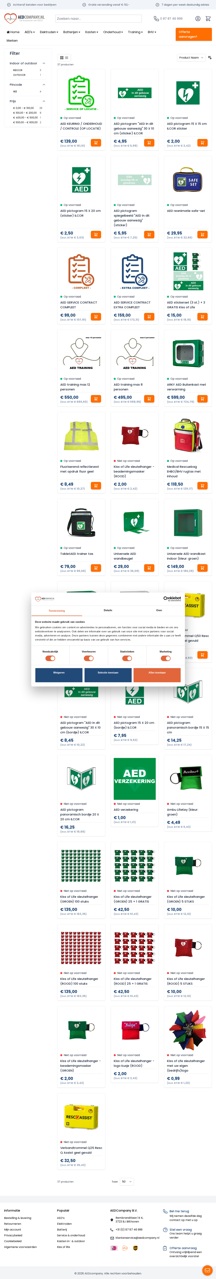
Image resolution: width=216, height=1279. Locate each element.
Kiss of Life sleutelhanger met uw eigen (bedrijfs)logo (186, 1066)
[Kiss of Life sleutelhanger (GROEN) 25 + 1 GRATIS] (135, 866)
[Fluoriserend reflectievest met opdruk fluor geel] (81, 436)
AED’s (61, 1218)
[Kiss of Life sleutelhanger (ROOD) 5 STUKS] (188, 948)
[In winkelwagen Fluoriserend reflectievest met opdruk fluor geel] (96, 485)
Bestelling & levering (17, 1218)
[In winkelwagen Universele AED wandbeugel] (149, 568)
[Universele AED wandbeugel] (135, 523)
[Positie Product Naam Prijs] (191, 57)
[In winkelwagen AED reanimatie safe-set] (202, 234)
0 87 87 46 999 (171, 18)
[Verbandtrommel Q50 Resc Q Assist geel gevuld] (188, 605)
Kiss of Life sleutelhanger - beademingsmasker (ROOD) (134, 471)
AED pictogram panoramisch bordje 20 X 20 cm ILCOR (79, 814)
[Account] (198, 18)
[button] (28, 52)
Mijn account (12, 1230)
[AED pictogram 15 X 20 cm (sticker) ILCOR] (81, 180)
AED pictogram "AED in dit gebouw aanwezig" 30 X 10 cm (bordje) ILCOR (80, 727)
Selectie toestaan (108, 672)
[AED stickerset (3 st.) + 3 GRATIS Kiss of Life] (188, 272)
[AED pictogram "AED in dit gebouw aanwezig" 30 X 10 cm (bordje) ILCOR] (81, 692)
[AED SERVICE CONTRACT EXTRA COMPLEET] (135, 272)
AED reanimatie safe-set (186, 211)
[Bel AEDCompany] (156, 18)
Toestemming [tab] (57, 610)
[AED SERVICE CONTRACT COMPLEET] (81, 272)
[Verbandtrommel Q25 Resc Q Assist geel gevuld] (81, 1117)
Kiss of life (63, 1247)
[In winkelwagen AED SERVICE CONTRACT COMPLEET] (96, 316)
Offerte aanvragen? (188, 34)
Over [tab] (159, 610)
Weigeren (59, 672)
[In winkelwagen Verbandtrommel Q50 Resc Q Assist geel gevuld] (202, 655)
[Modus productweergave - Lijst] (67, 58)
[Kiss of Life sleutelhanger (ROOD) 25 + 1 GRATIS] (135, 948)
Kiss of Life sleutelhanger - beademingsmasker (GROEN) (80, 1066)
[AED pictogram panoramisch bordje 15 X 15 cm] (188, 692)
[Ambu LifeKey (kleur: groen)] (188, 779)
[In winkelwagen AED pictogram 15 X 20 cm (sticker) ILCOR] (96, 234)
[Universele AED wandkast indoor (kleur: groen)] (188, 523)
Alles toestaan (157, 672)
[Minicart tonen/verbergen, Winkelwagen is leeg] (208, 18)
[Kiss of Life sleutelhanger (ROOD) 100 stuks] (81, 948)
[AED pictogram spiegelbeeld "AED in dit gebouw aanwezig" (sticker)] (135, 180)
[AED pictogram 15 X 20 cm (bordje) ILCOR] (135, 692)
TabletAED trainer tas (76, 554)
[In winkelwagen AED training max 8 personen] (149, 399)
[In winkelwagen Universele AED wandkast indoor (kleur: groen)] (202, 568)
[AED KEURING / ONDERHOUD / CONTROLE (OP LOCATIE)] (81, 93)
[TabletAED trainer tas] (81, 523)
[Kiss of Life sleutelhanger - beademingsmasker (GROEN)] (81, 1030)
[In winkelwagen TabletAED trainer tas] (96, 568)
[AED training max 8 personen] (135, 354)
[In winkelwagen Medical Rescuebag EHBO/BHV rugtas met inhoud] (202, 485)
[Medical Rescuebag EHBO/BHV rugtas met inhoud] (188, 436)
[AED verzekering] (135, 779)
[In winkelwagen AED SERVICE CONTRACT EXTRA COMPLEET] (149, 316)
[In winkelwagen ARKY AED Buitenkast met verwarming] (202, 399)
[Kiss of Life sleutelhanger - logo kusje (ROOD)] (135, 1030)
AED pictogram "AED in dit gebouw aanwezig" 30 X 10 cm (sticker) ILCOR (134, 128)
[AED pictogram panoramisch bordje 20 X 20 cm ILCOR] (81, 779)
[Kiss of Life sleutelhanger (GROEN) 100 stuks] (81, 866)
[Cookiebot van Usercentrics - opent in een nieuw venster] (166, 599)
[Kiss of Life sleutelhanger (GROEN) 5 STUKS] (188, 866)
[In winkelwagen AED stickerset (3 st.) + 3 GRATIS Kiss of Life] (202, 316)
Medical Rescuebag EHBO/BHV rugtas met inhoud (184, 471)
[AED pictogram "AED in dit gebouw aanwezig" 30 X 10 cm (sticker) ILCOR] (135, 93)
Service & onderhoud (71, 1235)
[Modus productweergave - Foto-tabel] (62, 58)
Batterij (62, 1230)
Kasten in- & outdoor (71, 1241)
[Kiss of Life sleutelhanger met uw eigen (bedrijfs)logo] (188, 1030)
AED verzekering (126, 809)
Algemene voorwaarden (20, 1247)
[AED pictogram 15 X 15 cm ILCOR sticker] (188, 93)
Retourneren (12, 1224)
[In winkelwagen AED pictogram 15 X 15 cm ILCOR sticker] (202, 142)
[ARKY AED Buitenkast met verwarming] (188, 354)
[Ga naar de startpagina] (24, 18)
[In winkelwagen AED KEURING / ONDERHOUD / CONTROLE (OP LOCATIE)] (96, 142)
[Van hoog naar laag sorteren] (210, 58)
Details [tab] (108, 610)
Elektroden (64, 1224)
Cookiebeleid (13, 1241)
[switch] (89, 658)
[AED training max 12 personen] (81, 354)
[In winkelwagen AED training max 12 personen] (96, 399)
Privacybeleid (13, 1235)
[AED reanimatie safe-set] (188, 180)
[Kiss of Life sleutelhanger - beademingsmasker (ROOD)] (135, 436)
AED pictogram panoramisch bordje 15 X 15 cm (188, 727)
